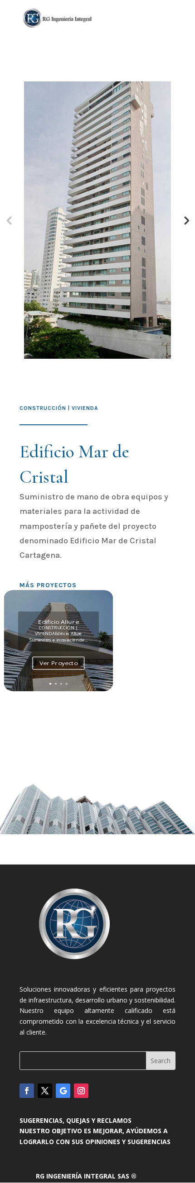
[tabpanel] (98, 220)
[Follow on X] (45, 1090)
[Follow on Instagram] (81, 1090)
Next (186, 220)
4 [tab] (119, 355)
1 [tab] (78, 355)
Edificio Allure (58, 622)
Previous (9, 220)
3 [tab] (105, 355)
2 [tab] (91, 355)
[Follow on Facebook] (27, 1090)
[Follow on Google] (63, 1090)
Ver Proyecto (58, 662)
